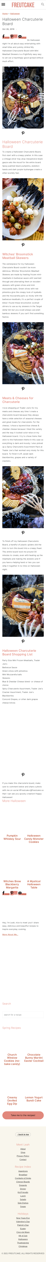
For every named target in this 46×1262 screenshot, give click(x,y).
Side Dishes (23, 1203)
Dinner (23, 1189)
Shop (23, 1152)
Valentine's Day (23, 1222)
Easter (23, 1229)
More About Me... (10, 934)
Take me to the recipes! (23, 1115)
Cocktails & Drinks (23, 1178)
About (23, 1149)
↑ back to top (23, 1134)
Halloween (15, 13)
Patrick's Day (23, 1225)
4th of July (23, 1236)
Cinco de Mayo (23, 1232)
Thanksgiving (23, 1243)
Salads (23, 1199)
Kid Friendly (23, 1192)
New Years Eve (23, 1218)
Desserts (23, 1185)
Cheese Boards (23, 1182)
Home (5, 13)
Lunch (23, 1196)
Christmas (23, 1246)
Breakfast (23, 1175)
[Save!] (23, 134)
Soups (23, 1207)
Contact (23, 1160)
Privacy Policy (23, 1156)
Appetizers (23, 1171)
